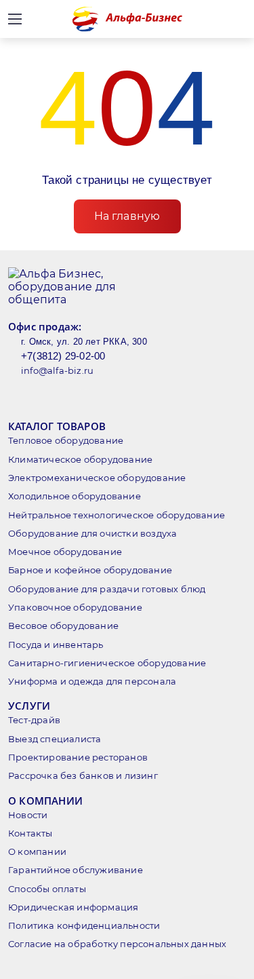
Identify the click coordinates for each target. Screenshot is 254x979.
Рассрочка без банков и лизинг (83, 775)
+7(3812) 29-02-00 (63, 356)
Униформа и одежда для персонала (92, 681)
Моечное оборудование (65, 551)
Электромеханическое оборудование (97, 477)
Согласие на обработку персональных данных (117, 943)
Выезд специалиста (54, 738)
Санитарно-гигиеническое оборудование (107, 662)
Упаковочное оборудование (75, 607)
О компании (37, 851)
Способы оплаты (47, 888)
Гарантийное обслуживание (75, 869)
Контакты (30, 833)
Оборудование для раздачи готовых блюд (106, 588)
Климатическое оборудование (80, 459)
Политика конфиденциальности (84, 925)
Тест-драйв (34, 719)
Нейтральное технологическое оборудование (116, 515)
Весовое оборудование (63, 625)
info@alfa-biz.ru (57, 370)
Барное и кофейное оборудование (90, 569)
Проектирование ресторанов (78, 757)
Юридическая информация (73, 907)
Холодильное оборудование (74, 496)
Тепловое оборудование (65, 440)
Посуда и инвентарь (56, 644)
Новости (27, 814)
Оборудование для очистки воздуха (92, 533)
